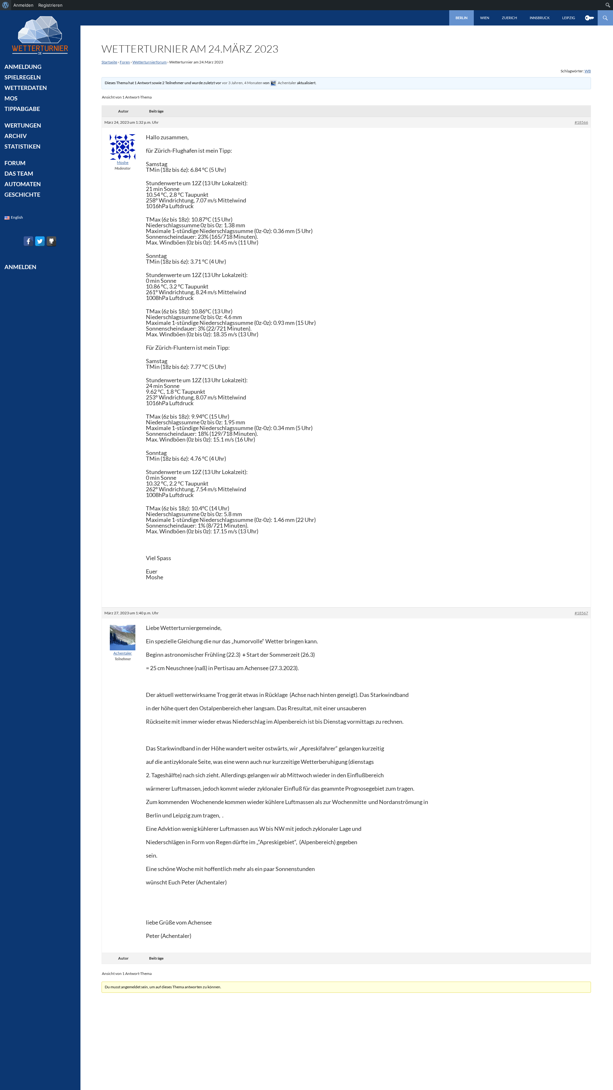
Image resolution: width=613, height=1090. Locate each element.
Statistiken (22, 146)
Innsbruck (539, 18)
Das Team (18, 173)
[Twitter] (40, 241)
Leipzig (568, 18)
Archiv (15, 135)
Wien (484, 18)
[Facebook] (28, 241)
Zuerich (509, 18)
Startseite (109, 62)
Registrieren (50, 5)
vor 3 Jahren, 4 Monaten (242, 82)
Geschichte (22, 194)
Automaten (22, 183)
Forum (15, 162)
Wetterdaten (25, 87)
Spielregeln (22, 77)
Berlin (461, 18)
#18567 (581, 613)
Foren (125, 62)
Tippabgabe (22, 108)
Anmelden (23, 5)
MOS (11, 98)
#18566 (581, 122)
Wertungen (22, 125)
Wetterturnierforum (149, 62)
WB (588, 71)
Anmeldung (23, 66)
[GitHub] (51, 241)
